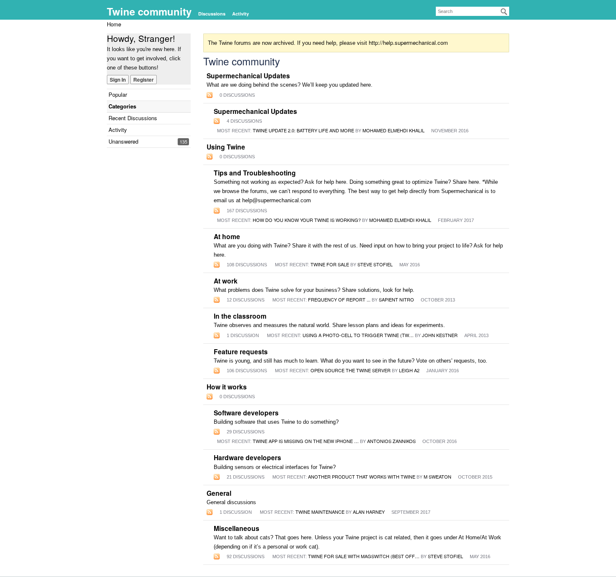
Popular (118, 94)
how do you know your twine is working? (307, 219)
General (219, 493)
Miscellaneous (236, 528)
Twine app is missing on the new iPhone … (306, 441)
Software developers (246, 412)
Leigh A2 (409, 370)
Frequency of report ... (339, 299)
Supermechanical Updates (248, 75)
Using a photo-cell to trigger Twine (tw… (358, 335)
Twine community (149, 11)
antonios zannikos (391, 441)
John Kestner (440, 335)
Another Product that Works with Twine (361, 476)
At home (227, 236)
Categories (122, 106)
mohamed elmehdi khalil (393, 130)
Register (143, 79)
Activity (240, 13)
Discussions (211, 13)
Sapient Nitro (396, 299)
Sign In (118, 79)
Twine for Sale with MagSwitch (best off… (363, 556)
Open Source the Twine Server (351, 370)
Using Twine (226, 147)
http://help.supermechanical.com (408, 42)
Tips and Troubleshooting (255, 173)
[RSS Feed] (209, 94)
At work (226, 281)
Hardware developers (247, 457)
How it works (227, 387)
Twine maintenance (319, 511)
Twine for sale (330, 264)
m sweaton (437, 476)
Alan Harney (369, 511)
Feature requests (241, 351)
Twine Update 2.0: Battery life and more (303, 130)
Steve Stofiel (375, 264)
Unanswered (123, 141)
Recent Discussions (133, 118)
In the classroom (240, 316)
